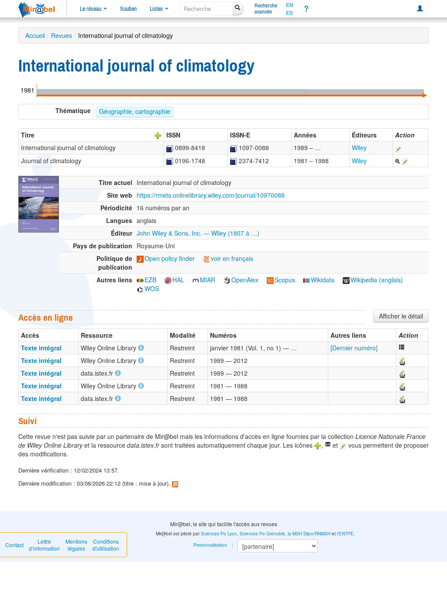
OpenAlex (244, 279)
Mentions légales (76, 545)
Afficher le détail (401, 316)
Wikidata (322, 279)
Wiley (359, 147)
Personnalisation (210, 545)
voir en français (232, 258)
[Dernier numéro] (354, 347)
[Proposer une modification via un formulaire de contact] (402, 360)
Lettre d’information (44, 545)
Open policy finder (169, 258)
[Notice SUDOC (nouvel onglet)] (169, 147)
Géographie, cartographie (134, 111)
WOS (151, 288)
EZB (150, 279)
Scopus (285, 279)
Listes (157, 8)
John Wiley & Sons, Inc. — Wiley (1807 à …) (198, 233)
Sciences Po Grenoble (262, 534)
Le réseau (91, 8)
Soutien (128, 8)
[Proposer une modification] (398, 147)
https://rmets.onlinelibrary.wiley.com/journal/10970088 (211, 195)
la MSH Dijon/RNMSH (309, 534)
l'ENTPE (345, 534)
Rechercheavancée (265, 8)
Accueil (35, 35)
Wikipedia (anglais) (377, 279)
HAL (178, 279)
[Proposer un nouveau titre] (158, 134)
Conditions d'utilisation (106, 545)
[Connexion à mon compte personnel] (420, 8)
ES (289, 13)
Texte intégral (41, 347)
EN (289, 5)
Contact (14, 544)
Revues (61, 35)
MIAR (207, 279)
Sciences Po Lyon (219, 534)
